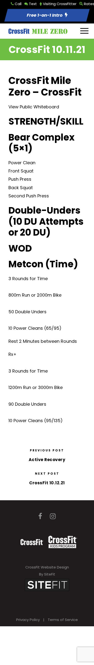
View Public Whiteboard (33, 107)
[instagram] (53, 516)
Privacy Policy (28, 619)
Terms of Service (63, 619)
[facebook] (40, 516)
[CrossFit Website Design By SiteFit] (47, 584)
